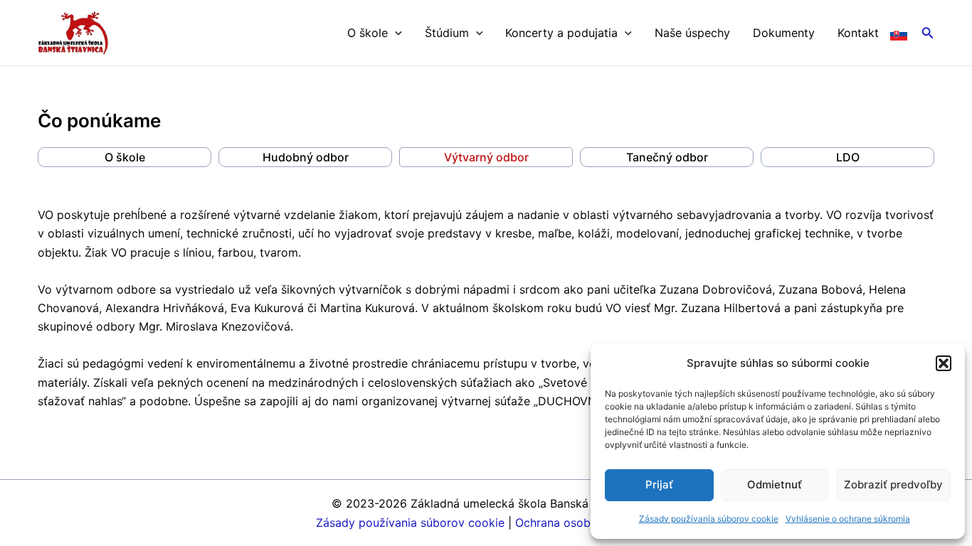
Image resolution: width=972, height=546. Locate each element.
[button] (943, 363)
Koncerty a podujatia (561, 33)
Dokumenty (784, 33)
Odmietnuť (774, 484)
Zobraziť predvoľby (893, 484)
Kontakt (858, 33)
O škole (367, 33)
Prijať (659, 484)
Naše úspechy (692, 33)
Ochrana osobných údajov (585, 522)
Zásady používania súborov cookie (708, 518)
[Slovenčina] (898, 32)
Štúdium (447, 33)
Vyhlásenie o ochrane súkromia (848, 518)
